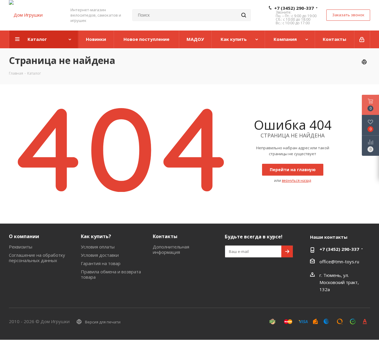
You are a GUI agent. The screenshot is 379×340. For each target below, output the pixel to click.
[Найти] (244, 15)
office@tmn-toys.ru (339, 261)
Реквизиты (20, 247)
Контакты (165, 236)
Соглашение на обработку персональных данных (37, 257)
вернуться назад (296, 180)
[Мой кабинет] (362, 39)
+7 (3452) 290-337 (294, 8)
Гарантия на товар (101, 263)
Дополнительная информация (171, 249)
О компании (24, 236)
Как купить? (96, 236)
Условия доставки (100, 255)
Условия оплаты (98, 247)
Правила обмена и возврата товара (111, 274)
